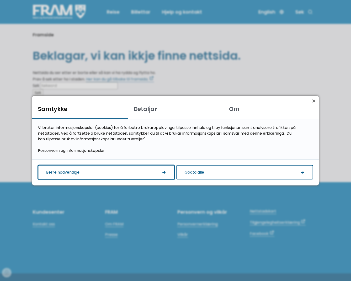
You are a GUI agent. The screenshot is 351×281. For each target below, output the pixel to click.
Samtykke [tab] (52, 109)
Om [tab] (234, 109)
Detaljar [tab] (145, 109)
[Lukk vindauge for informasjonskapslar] (313, 100)
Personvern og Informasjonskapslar (71, 150)
